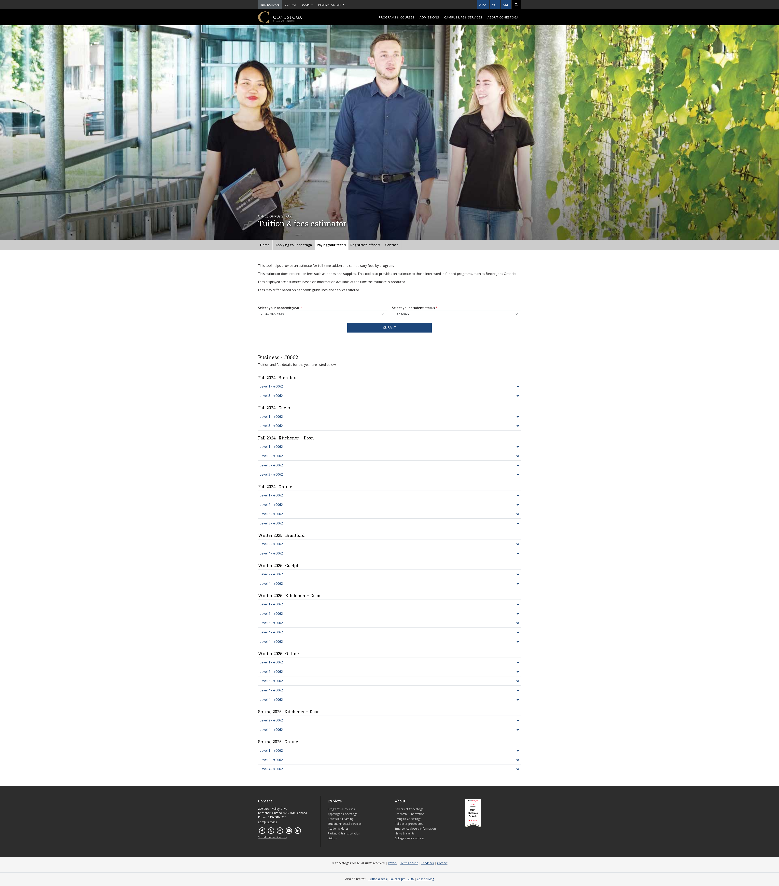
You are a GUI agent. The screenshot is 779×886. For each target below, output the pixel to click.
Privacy (392, 863)
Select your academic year (280, 308)
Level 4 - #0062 (271, 553)
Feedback (427, 863)
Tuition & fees (377, 879)
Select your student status (415, 308)
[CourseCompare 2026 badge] (473, 813)
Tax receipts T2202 (401, 879)
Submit (389, 327)
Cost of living (425, 879)
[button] (516, 4)
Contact (442, 863)
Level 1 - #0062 (271, 386)
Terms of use (409, 863)
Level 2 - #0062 (271, 456)
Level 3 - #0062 (271, 395)
